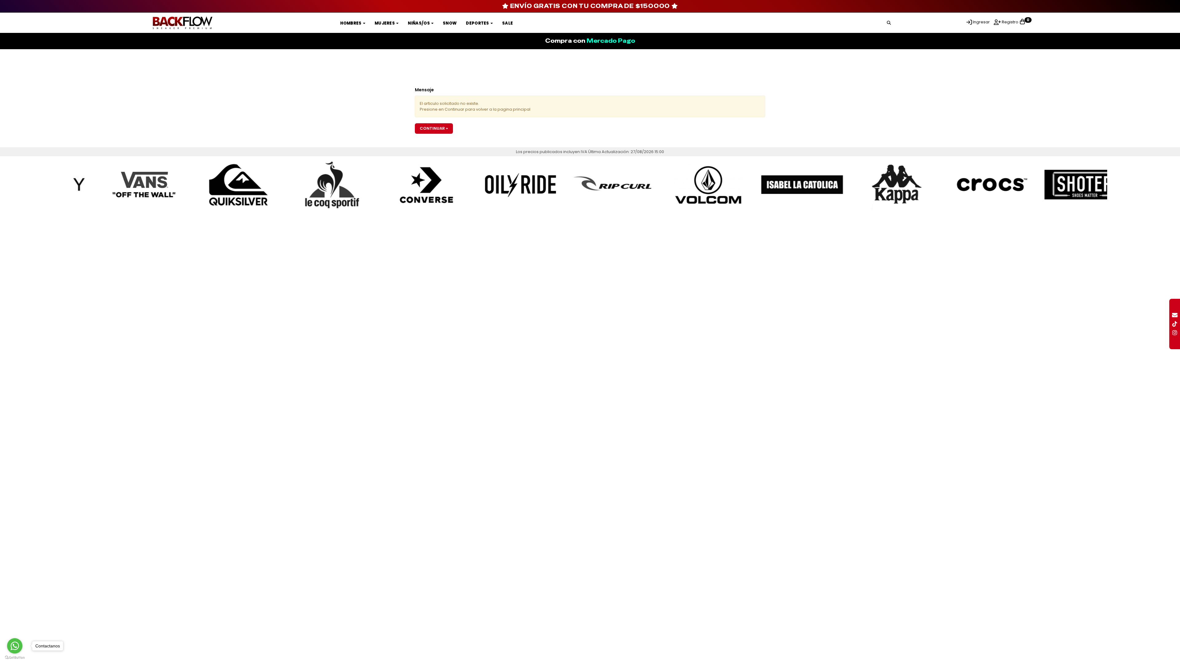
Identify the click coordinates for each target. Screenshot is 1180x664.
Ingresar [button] (981, 22)
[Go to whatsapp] (14, 646)
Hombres (351, 23)
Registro (1009, 22)
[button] (889, 22)
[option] (120, 184)
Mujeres (385, 23)
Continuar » (434, 128)
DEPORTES (478, 23)
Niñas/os (419, 23)
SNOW (450, 23)
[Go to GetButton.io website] (15, 658)
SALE (507, 23)
